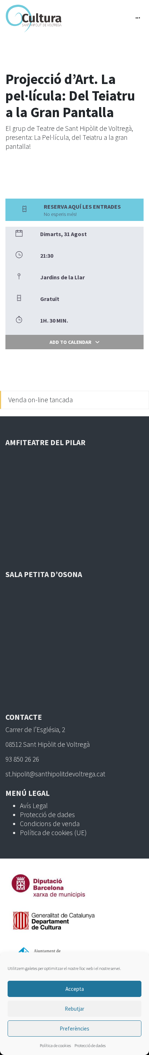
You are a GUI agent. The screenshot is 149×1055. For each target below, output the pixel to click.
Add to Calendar (70, 342)
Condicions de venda (50, 823)
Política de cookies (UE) (53, 832)
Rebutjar (74, 1008)
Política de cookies (55, 1045)
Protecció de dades (90, 1045)
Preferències (74, 1028)
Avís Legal (34, 805)
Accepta (74, 988)
